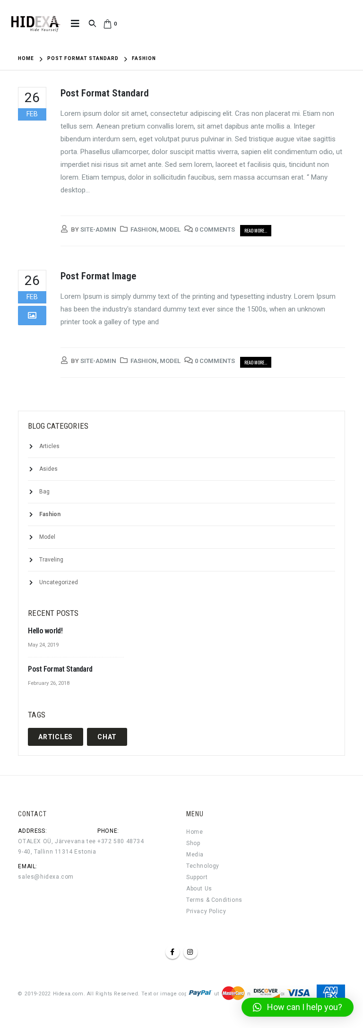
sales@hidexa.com (46, 876)
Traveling (51, 559)
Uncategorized (58, 582)
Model (170, 229)
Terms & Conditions (214, 900)
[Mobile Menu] (75, 24)
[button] (298, 1007)
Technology (202, 866)
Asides (48, 469)
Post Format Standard (104, 93)
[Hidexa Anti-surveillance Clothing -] (35, 24)
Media (195, 854)
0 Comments (215, 229)
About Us (199, 888)
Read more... (255, 230)
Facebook (172, 952)
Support (196, 877)
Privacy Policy (206, 911)
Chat (107, 737)
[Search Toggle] (92, 23)
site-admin (98, 229)
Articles (49, 446)
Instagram (190, 952)
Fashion (143, 229)
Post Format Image (98, 276)
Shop (193, 843)
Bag (44, 491)
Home (194, 832)
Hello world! (45, 630)
